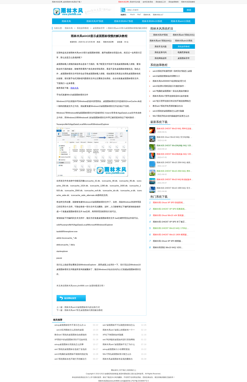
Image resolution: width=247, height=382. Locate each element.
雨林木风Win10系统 (152, 21)
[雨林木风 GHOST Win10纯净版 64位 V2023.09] (152, 147)
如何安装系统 (148, 2)
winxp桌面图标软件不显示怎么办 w (70, 325)
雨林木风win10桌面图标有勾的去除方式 (82, 307)
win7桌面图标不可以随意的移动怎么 (119, 325)
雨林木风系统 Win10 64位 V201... (168, 247)
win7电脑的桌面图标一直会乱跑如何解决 (171, 91)
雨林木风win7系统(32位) (184, 35)
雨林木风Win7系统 (123, 21)
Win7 (139, 15)
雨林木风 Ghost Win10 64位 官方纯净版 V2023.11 (175, 137)
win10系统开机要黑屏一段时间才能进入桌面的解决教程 (172, 71)
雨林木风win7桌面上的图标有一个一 (119, 330)
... (169, 202)
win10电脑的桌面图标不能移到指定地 (71, 354)
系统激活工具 (161, 2)
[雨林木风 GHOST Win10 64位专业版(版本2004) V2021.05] (152, 181)
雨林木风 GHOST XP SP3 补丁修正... (169, 222)
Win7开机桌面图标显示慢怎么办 (117, 354)
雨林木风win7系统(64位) (161, 40)
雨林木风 (147, 15)
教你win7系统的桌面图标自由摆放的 (70, 335)
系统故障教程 (173, 2)
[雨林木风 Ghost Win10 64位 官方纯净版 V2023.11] (152, 139)
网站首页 (114, 370)
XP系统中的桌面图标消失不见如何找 (70, 339)
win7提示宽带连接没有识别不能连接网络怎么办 (172, 101)
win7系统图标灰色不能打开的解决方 (70, 359)
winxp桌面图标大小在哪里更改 (116, 349)
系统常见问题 (135, 2)
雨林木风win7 (158, 15)
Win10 (132, 15)
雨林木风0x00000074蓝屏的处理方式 (169, 81)
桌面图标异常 (99, 28)
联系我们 (130, 370)
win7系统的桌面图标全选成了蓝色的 (70, 349)
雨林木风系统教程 (188, 2)
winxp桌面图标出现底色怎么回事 (69, 344)
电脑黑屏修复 (184, 52)
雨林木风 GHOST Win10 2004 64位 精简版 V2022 (175, 162)
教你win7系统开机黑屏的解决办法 (168, 106)
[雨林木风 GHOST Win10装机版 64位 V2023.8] (152, 156)
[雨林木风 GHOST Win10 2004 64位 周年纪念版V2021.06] (152, 173)
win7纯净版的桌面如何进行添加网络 (119, 339)
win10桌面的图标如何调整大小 (166, 76)
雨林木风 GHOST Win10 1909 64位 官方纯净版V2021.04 (175, 188)
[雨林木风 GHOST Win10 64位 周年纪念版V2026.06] (152, 130)
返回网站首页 (70, 298)
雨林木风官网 (123, 2)
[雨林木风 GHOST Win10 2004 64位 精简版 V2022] (152, 164)
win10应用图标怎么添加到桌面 (69, 330)
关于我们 (122, 370)
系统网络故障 (161, 58)
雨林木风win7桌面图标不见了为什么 (119, 344)
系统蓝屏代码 (161, 52)
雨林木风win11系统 (181, 21)
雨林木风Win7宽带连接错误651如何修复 (171, 96)
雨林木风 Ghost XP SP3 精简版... (168, 241)
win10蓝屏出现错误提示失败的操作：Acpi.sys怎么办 (169, 86)
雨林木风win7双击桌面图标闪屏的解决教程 (83, 310)
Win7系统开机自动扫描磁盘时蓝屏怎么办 (171, 116)
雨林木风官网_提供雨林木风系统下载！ (67, 2)
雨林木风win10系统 (183, 40)
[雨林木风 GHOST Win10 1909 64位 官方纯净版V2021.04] (152, 190)
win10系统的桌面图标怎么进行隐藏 (168, 111)
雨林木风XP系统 (94, 21)
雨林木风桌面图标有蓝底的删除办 (118, 359)
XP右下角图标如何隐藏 (113, 335)
